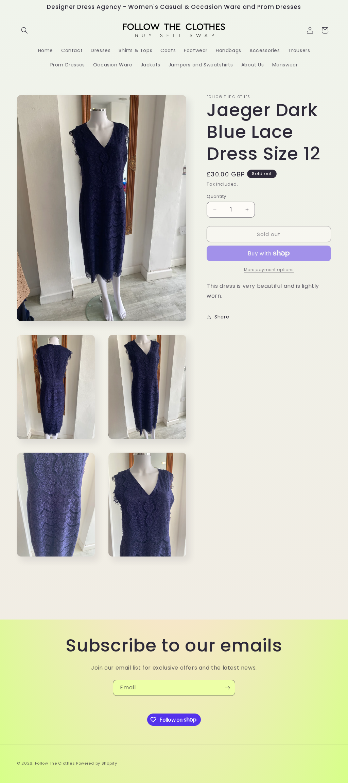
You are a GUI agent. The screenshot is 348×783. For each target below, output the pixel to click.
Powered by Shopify (96, 763)
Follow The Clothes (55, 763)
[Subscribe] (227, 688)
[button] (24, 30)
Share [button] (221, 316)
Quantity (216, 196)
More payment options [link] (269, 269)
